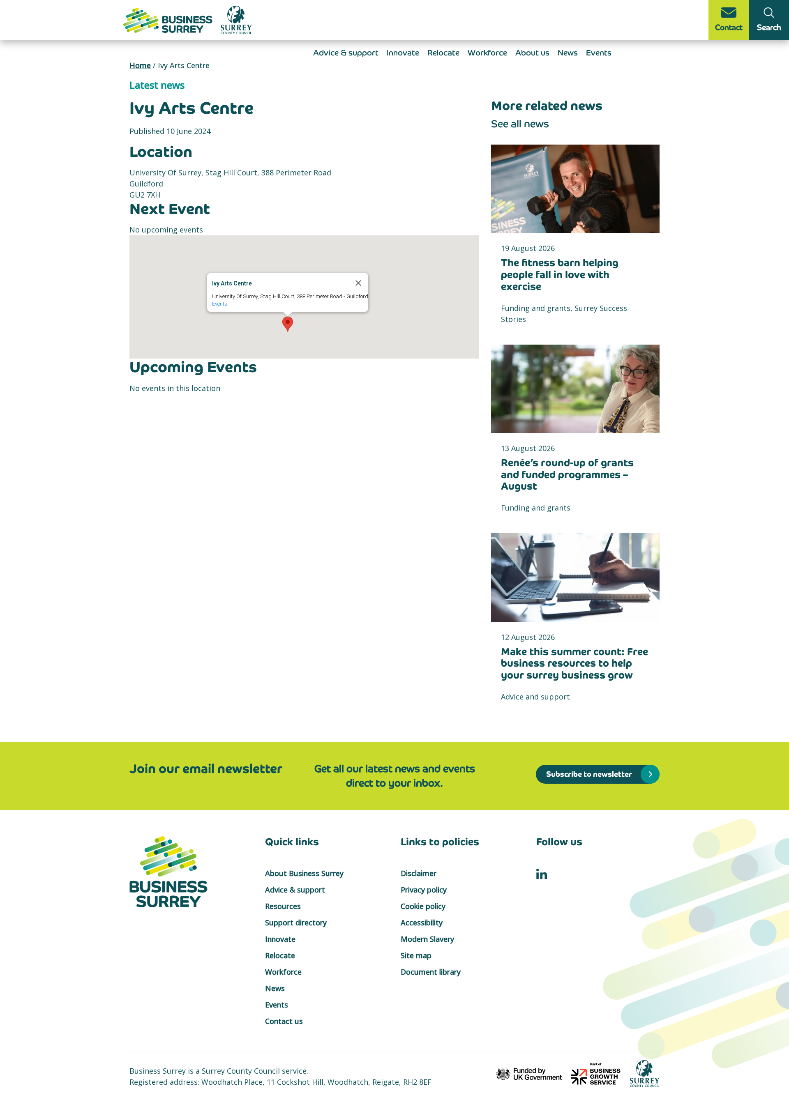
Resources (283, 906)
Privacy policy (424, 890)
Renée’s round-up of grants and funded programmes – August (567, 474)
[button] (287, 324)
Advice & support (345, 53)
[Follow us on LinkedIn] (541, 873)
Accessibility (422, 922)
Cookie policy (423, 906)
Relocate (443, 53)
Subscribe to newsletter (589, 774)
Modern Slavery (427, 939)
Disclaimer (418, 873)
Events (598, 53)
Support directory (296, 922)
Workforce (487, 53)
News (568, 53)
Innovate (403, 53)
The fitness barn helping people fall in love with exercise (559, 274)
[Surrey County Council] (645, 1073)
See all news (520, 123)
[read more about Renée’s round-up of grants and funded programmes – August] (575, 389)
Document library (431, 972)
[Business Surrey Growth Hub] (169, 19)
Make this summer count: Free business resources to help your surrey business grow (574, 663)
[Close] (358, 283)
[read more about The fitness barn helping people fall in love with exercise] (575, 189)
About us (532, 53)
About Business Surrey (304, 873)
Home (140, 65)
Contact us (284, 1021)
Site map (416, 955)
